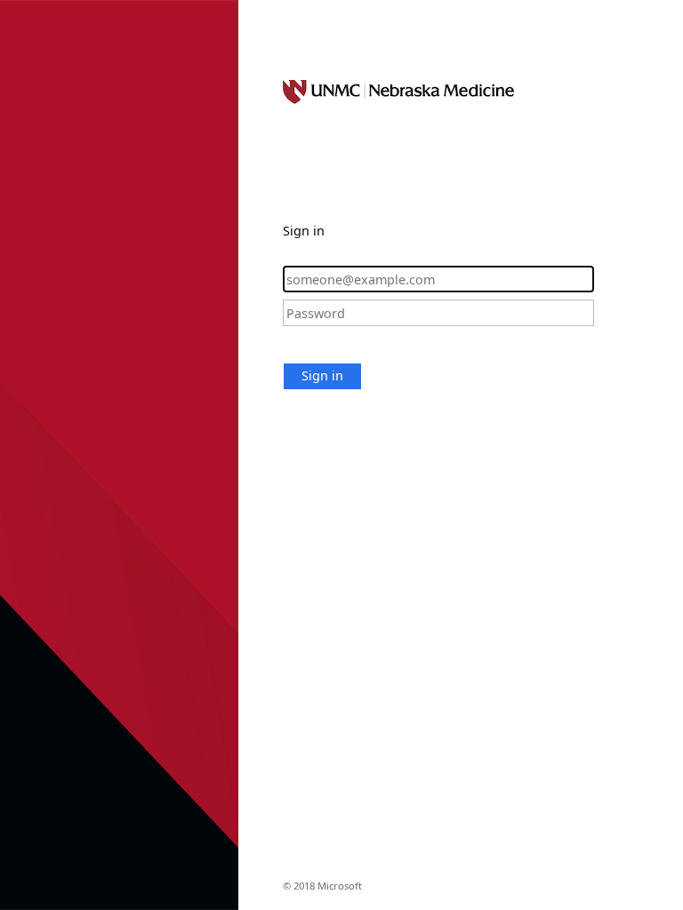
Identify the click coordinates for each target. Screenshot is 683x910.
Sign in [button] (322, 375)
